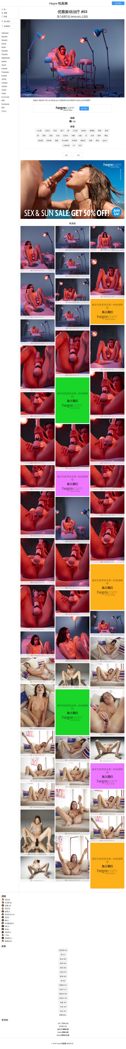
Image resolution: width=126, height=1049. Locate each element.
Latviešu (4, 82)
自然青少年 (63, 1026)
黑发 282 (63, 967)
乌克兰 (47, 130)
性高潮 (74, 140)
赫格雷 (63, 1029)
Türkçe (4, 90)
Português (5, 72)
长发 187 (63, 1011)
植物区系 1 (8, 941)
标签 (5, 16)
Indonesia (5, 33)
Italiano (4, 61)
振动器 (40, 140)
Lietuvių (4, 86)
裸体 (106, 130)
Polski (4, 93)
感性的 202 (63, 994)
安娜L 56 (8, 905)
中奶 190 (63, 1007)
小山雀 (39, 130)
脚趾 (106, 135)
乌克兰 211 (63, 989)
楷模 (5, 13)
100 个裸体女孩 (63, 1023)
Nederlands (6, 58)
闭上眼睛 (65, 140)
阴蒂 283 (63, 963)
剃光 (55, 130)
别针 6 (7, 926)
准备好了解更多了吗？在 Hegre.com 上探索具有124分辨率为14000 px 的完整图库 (61, 100)
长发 (57, 135)
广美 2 (7, 935)
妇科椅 (49, 140)
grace (105, 140)
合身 (92, 135)
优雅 (74, 121)
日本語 (4, 79)
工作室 (75, 130)
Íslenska (4, 36)
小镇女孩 (66, 145)
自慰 (80, 135)
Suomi (4, 65)
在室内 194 (63, 998)
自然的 (83, 130)
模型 (99, 130)
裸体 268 (63, 976)
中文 (3, 100)
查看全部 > (63, 1015)
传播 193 (63, 1002)
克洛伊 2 (8, 932)
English (4, 75)
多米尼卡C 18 (9, 914)
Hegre (58, 3)
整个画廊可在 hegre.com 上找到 (72, 16)
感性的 (83, 140)
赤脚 (90, 140)
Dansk (4, 43)
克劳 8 (7, 917)
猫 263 (63, 981)
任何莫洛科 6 (9, 923)
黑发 (51, 135)
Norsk (4, 47)
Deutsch (4, 40)
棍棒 (56, 140)
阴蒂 (44, 135)
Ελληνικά (5, 97)
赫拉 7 (7, 920)
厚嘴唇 (92, 130)
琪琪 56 (7, 908)
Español (4, 68)
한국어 (4, 111)
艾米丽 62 (8, 902)
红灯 (80, 145)
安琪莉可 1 (8, 938)
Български (5, 104)
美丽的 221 (63, 985)
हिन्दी (3, 107)
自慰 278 (63, 972)
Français (5, 54)
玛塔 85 (7, 899)
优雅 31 (7, 911)
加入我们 (118, 3)
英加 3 (7, 929)
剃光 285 (63, 959)
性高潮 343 (63, 950)
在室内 (65, 135)
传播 (73, 135)
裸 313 (63, 954)
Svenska (5, 50)
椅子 (62, 130)
